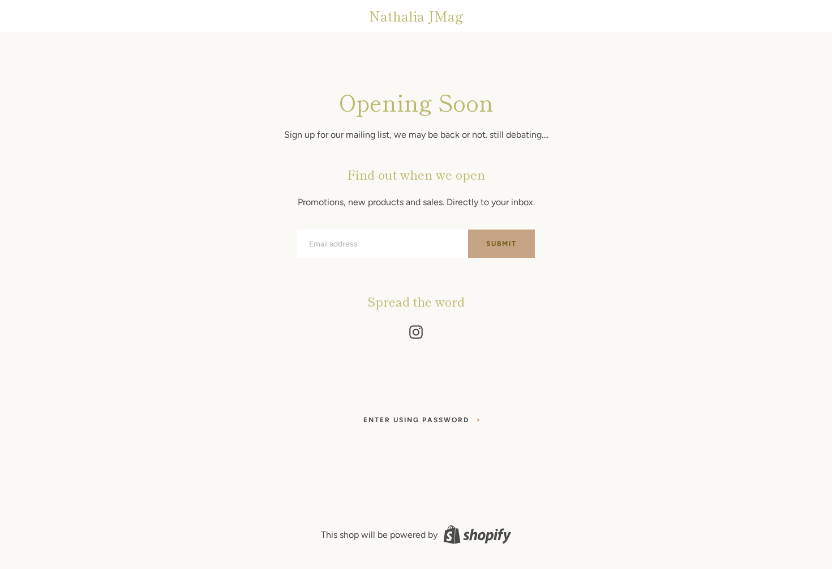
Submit (501, 244)
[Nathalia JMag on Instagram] (416, 329)
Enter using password (416, 420)
